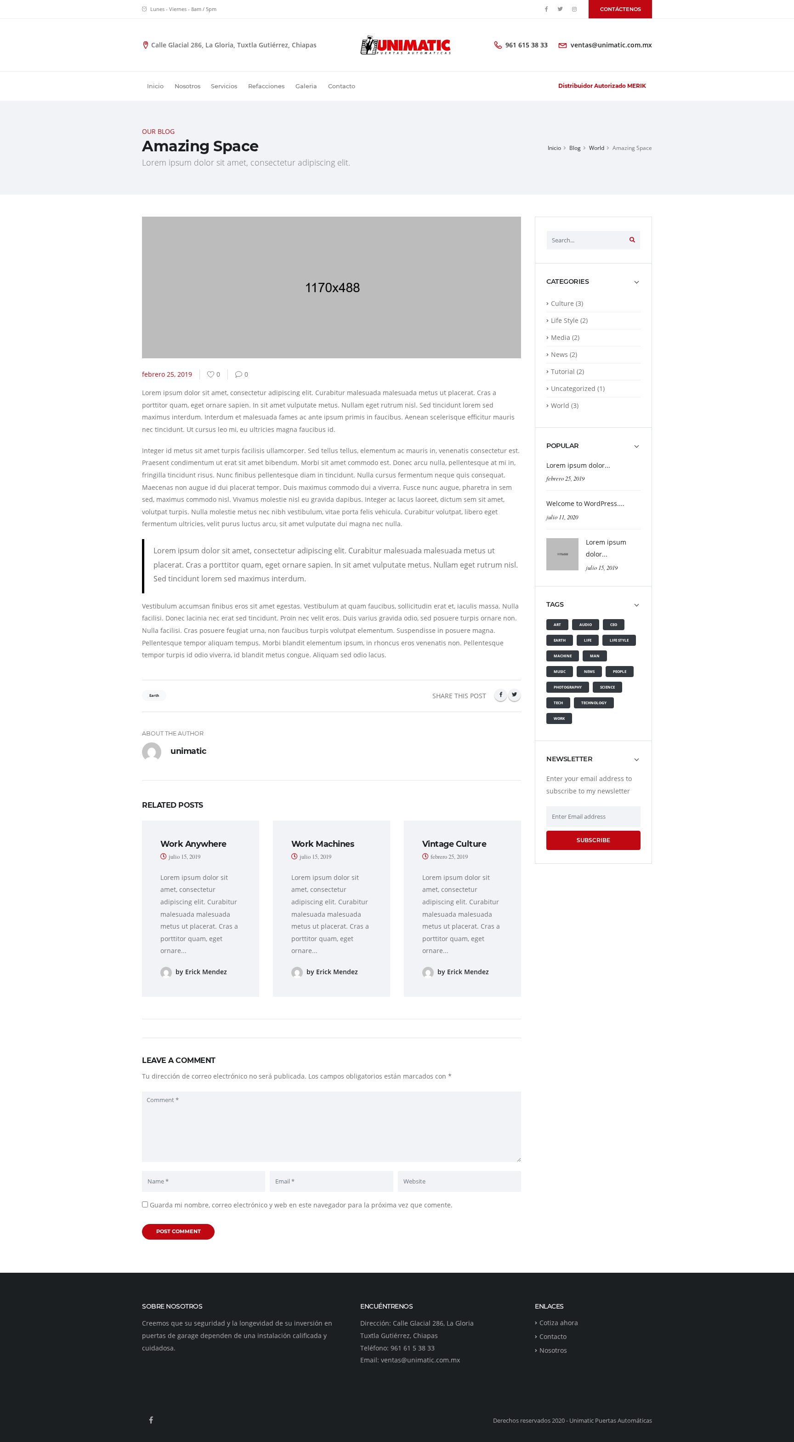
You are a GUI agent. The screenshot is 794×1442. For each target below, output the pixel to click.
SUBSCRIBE (593, 840)
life (587, 640)
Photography (568, 686)
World (596, 147)
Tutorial (563, 371)
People (619, 671)
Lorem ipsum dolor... (578, 465)
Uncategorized (573, 388)
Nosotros (187, 86)
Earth (560, 640)
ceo (613, 624)
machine (563, 655)
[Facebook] (546, 9)
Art (557, 624)
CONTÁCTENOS (620, 9)
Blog (575, 147)
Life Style (564, 320)
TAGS (554, 605)
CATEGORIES (567, 282)
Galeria (306, 86)
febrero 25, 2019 (565, 478)
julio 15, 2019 (602, 567)
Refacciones (266, 86)
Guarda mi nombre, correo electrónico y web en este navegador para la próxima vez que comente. (301, 1205)
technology (594, 702)
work (559, 718)
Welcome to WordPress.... (585, 503)
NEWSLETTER (569, 759)
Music (560, 671)
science (607, 686)
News (559, 354)
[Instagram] (574, 9)
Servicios (224, 86)
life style (619, 640)
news (589, 671)
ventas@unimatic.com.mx (611, 44)
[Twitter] (560, 9)
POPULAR (562, 446)
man (595, 655)
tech (558, 702)
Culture (562, 303)
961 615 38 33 (526, 44)
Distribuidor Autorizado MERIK (602, 85)
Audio (585, 624)
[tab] (593, 286)
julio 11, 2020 (562, 517)
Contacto (341, 86)
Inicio (155, 86)
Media (560, 337)
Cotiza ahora (558, 1322)
